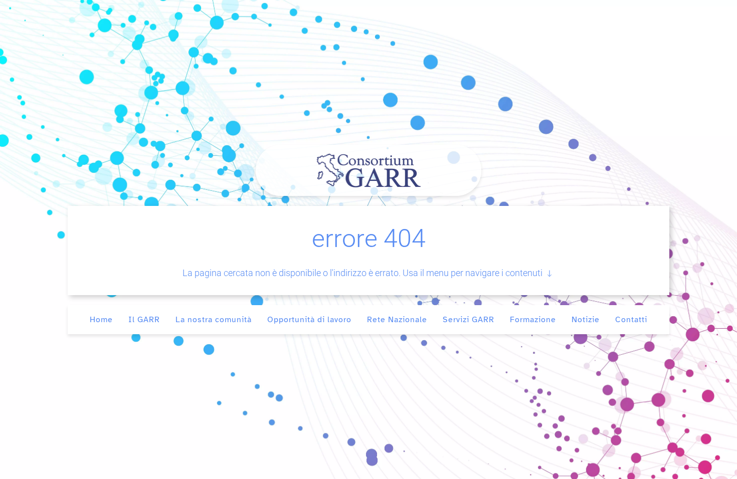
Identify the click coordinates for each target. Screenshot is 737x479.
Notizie (586, 320)
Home (101, 320)
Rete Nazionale (397, 320)
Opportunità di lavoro (309, 320)
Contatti (631, 320)
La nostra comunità (213, 320)
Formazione (533, 320)
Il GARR (144, 320)
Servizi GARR (468, 320)
